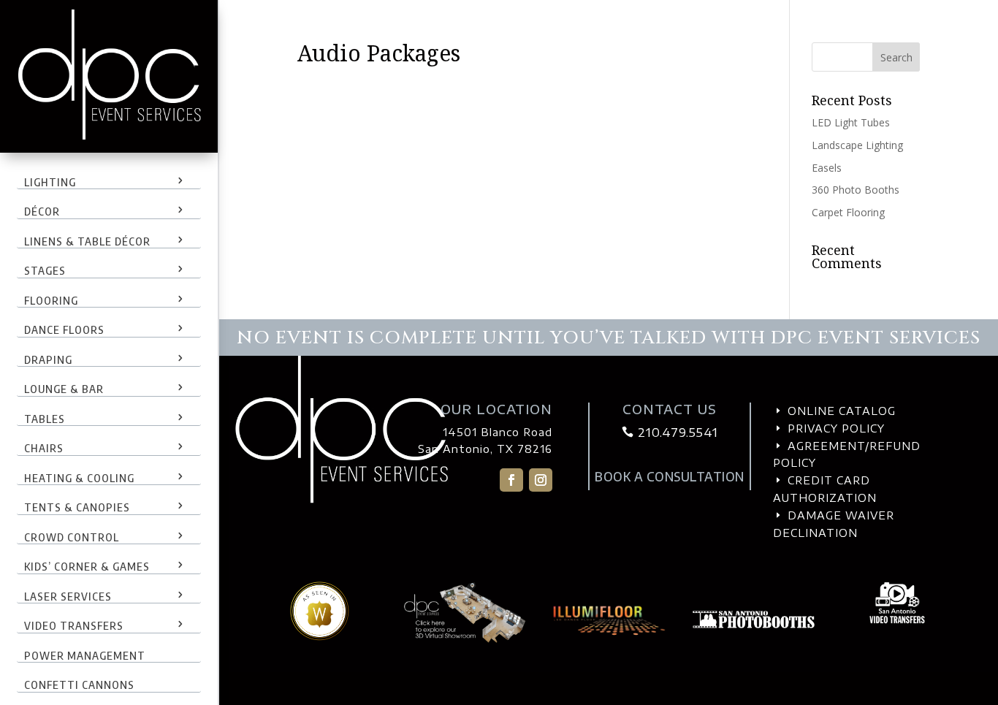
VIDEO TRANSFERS (73, 625)
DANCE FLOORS (64, 329)
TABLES (44, 418)
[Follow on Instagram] (540, 480)
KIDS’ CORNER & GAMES (87, 566)
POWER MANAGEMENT (84, 655)
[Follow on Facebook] (511, 480)
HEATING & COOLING (79, 477)
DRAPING (48, 359)
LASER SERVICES (68, 596)
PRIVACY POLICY (836, 428)
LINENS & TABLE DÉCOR (87, 241)
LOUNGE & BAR (64, 388)
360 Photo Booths (855, 190)
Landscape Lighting (857, 145)
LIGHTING (50, 181)
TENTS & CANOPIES (77, 507)
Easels (827, 168)
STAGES (45, 270)
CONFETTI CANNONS (79, 684)
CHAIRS (44, 447)
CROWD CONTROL (71, 537)
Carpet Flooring (848, 212)
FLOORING (51, 300)
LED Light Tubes (851, 122)
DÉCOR (42, 211)
